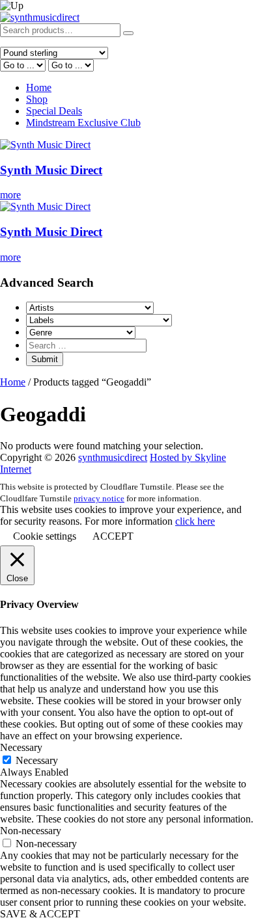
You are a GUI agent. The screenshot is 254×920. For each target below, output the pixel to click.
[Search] (128, 33)
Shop (37, 99)
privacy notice (99, 498)
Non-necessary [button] (30, 830)
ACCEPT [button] (113, 536)
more (10, 194)
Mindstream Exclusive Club (83, 122)
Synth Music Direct (51, 170)
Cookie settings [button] (44, 536)
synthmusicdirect (112, 457)
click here (195, 521)
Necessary (37, 760)
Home (38, 87)
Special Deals (54, 110)
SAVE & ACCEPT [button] (40, 913)
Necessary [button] (21, 747)
